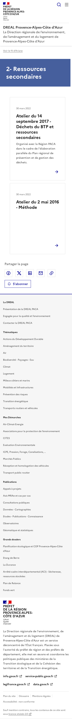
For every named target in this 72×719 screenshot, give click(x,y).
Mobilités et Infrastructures (18, 387)
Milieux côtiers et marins (16, 380)
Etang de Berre (11, 558)
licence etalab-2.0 (18, 714)
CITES (6, 438)
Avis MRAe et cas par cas (17, 496)
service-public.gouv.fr (39, 676)
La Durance (9, 565)
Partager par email (41, 273)
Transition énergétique (15, 401)
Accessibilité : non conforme (19, 701)
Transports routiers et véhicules (20, 408)
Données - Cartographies (17, 509)
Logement (8, 373)
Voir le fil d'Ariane (13, 51)
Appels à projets (12, 489)
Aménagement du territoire (18, 346)
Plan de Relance (12, 583)
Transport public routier (16, 472)
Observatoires (11, 523)
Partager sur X (19, 273)
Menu (66, 4)
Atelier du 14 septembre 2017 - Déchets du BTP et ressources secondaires (35, 127)
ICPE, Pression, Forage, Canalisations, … (24, 452)
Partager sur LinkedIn (30, 273)
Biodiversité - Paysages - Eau (18, 360)
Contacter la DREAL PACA (17, 323)
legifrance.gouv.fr (14, 684)
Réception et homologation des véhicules (26, 466)
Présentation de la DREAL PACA (20, 309)
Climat (6, 367)
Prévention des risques (15, 394)
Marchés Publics (12, 459)
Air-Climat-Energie (13, 424)
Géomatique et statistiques (18, 530)
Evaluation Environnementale (19, 445)
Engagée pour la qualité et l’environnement (26, 316)
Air (4, 353)
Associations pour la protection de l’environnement (31, 431)
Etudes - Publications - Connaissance (23, 516)
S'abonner (20, 284)
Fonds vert (9, 590)
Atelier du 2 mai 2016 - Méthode (37, 205)
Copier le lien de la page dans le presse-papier (51, 273)
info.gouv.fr (10, 676)
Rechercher (59, 4)
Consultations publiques (16, 502)
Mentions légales (41, 696)
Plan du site (9, 696)
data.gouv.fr (41, 684)
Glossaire (24, 696)
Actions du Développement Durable (23, 339)
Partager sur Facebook (8, 273)
